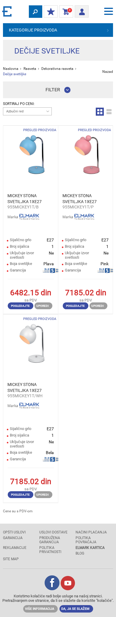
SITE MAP (11, 559)
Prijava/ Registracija (81, 10)
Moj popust (50, 12)
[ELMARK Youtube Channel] (68, 588)
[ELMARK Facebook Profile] (52, 588)
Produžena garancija (49, 540)
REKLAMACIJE (14, 548)
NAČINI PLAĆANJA (91, 532)
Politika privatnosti (50, 550)
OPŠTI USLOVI (14, 532)
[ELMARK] (7, 11)
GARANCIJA (13, 538)
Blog (80, 553)
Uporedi (42, 305)
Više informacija (39, 609)
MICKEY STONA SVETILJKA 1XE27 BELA (24, 387)
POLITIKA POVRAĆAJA (86, 540)
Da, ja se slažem (75, 609)
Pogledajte (20, 305)
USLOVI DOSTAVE (53, 532)
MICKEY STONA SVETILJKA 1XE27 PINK (79, 199)
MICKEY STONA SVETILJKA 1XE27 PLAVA (24, 199)
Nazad (107, 72)
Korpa (64, 11)
